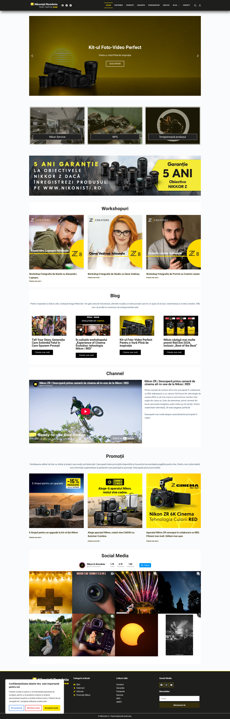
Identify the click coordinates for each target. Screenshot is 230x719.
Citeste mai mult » (35, 281)
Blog (175, 5)
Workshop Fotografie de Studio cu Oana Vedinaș (113, 274)
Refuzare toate (33, 708)
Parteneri (118, 5)
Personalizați (16, 708)
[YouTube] (71, 5)
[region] (34, 696)
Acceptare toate (51, 708)
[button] (32, 56)
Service (166, 5)
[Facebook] (63, 5)
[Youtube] (171, 685)
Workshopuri (154, 5)
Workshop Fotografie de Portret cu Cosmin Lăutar (173, 274)
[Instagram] (67, 5)
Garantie (141, 5)
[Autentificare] (200, 5)
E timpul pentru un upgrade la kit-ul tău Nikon (53, 532)
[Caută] (195, 5)
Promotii (130, 5)
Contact (186, 5)
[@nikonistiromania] (82, 565)
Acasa (108, 5)
